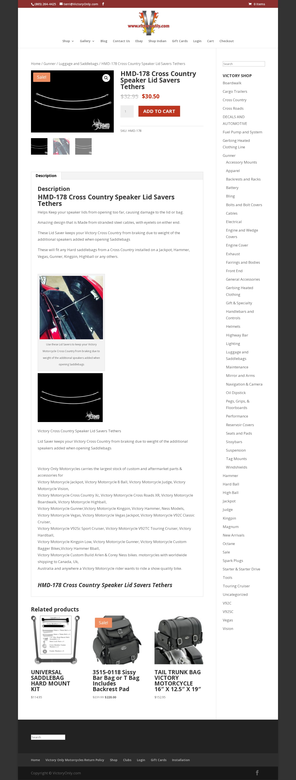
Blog (104, 41)
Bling (230, 196)
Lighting (233, 343)
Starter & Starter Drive (241, 568)
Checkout (227, 41)
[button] (106, 78)
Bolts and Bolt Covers (244, 204)
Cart (210, 41)
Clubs (127, 760)
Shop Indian (157, 41)
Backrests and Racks (243, 179)
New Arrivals (233, 535)
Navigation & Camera (244, 384)
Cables (231, 213)
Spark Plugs (233, 560)
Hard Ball (231, 484)
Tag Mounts (236, 458)
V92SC (228, 611)
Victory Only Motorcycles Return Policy (75, 760)
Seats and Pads (239, 433)
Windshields (236, 467)
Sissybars (234, 441)
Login (197, 41)
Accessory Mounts (241, 162)
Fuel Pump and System (242, 131)
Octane (229, 543)
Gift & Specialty (239, 302)
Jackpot (229, 500)
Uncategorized (235, 594)
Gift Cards (180, 41)
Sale (226, 552)
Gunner (50, 63)
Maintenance (237, 366)
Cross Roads (233, 108)
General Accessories (243, 279)
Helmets (233, 326)
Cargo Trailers (235, 91)
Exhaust (233, 253)
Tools (227, 577)
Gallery (85, 41)
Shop (66, 41)
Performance (237, 416)
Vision (228, 628)
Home (36, 63)
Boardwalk (232, 82)
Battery (232, 187)
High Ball (231, 492)
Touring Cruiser (236, 585)
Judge (228, 509)
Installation (181, 760)
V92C (227, 603)
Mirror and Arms (240, 375)
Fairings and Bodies (243, 262)
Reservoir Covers (240, 424)
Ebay (139, 41)
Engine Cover (237, 245)
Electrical (234, 221)
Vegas (228, 620)
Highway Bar (237, 335)
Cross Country (235, 99)
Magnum (231, 526)
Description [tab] (46, 175)
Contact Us (121, 41)
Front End (234, 270)
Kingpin (229, 518)
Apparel (233, 170)
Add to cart (159, 111)
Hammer (230, 475)
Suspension (236, 450)
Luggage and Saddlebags (78, 63)
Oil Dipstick (236, 392)
